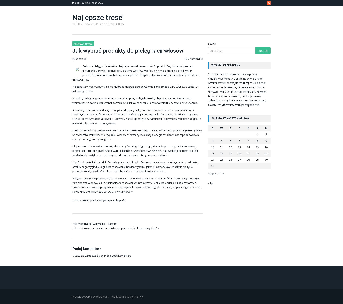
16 (266, 147)
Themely (138, 296)
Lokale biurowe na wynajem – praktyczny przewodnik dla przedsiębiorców (115, 228)
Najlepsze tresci (98, 17)
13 (239, 147)
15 (257, 147)
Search (212, 43)
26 (230, 159)
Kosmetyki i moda (83, 43)
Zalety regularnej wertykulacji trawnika (94, 223)
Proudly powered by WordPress (90, 296)
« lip (210, 183)
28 (248, 159)
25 (221, 159)
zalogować (91, 255)
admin (79, 58)
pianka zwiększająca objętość (107, 200)
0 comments (195, 58)
